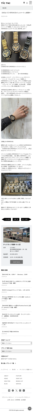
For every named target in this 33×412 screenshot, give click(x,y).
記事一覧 (16, 219)
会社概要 (23, 400)
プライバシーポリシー (8, 397)
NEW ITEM (7, 381)
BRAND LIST (19, 381)
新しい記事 (24, 219)
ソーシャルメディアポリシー (22, 397)
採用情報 (17, 400)
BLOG (6, 383)
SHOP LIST (19, 378)
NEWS (6, 378)
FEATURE (18, 376)
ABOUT (6, 376)
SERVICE (18, 383)
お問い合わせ (10, 400)
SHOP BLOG (16, 262)
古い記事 (8, 219)
